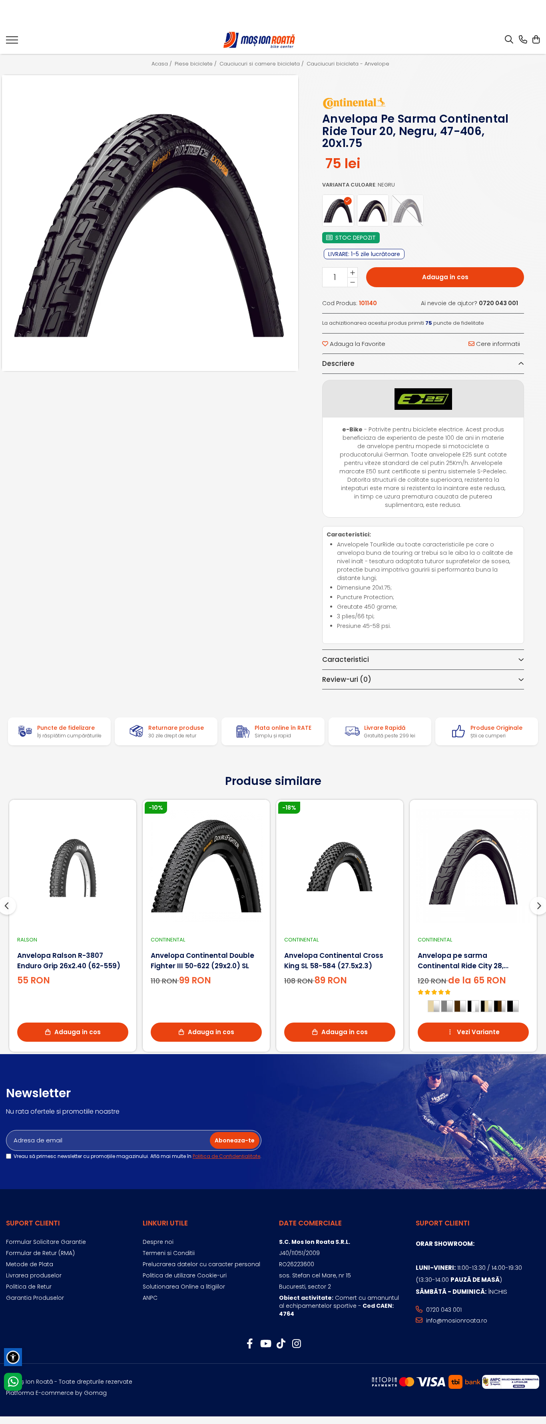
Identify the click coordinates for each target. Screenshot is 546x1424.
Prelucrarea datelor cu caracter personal (201, 1264)
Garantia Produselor (35, 1298)
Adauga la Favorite (356, 344)
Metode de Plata (29, 1264)
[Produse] (12, 42)
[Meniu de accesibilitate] (13, 1357)
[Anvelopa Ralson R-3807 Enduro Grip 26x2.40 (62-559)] (72, 866)
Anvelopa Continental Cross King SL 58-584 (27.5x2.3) (333, 961)
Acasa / (162, 64)
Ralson (27, 939)
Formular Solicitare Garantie (46, 1242)
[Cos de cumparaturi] (536, 40)
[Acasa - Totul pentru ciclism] (259, 40)
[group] (150, 223)
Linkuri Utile (165, 1223)
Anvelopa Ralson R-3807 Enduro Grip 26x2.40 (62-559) (68, 961)
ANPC (150, 1298)
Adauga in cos (445, 277)
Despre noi (158, 1242)
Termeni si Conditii (169, 1253)
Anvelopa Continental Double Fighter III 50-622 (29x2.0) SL (202, 961)
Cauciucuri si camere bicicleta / (262, 64)
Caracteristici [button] (345, 659)
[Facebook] (250, 1344)
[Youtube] (265, 1344)
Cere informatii (497, 344)
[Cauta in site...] (509, 40)
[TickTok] (281, 1344)
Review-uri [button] (346, 679)
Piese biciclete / (196, 64)
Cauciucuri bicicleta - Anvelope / (351, 64)
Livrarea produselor (34, 1275)
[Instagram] (296, 1344)
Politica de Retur (29, 1287)
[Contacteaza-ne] (523, 40)
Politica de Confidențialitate (226, 1156)
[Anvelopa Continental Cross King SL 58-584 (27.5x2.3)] (339, 866)
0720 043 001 (443, 1310)
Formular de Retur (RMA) (40, 1253)
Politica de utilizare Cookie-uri (185, 1275)
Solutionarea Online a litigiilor (184, 1287)
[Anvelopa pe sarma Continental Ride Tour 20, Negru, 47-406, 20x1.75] (150, 223)
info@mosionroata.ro (455, 1321)
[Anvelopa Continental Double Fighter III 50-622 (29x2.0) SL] (206, 866)
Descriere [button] (338, 363)
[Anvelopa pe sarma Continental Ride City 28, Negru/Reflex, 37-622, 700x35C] (473, 866)
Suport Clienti (33, 1223)
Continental (168, 939)
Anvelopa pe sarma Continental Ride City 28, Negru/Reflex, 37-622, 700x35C (471, 961)
